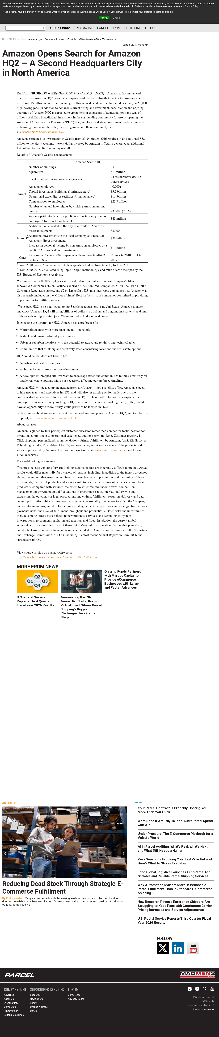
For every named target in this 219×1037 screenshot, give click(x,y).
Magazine (85, 28)
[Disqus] (82, 669)
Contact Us (10, 1006)
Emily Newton (14, 898)
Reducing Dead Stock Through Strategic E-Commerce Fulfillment (62, 887)
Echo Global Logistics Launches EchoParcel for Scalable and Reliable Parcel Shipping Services (174, 874)
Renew (33, 1002)
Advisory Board (76, 998)
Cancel (33, 1010)
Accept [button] (104, 17)
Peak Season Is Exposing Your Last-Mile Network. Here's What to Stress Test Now (176, 861)
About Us (9, 998)
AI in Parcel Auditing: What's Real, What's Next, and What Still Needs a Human (173, 848)
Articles (9, 803)
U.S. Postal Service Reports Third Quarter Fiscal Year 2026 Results (35, 601)
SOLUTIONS (132, 28)
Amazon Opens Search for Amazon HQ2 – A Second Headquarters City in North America (72, 63)
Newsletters (36, 998)
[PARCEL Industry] (19, 975)
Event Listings (11, 1002)
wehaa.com (209, 1009)
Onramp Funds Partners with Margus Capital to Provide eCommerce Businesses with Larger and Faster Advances (122, 579)
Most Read (139, 802)
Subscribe (35, 994)
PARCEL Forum (109, 28)
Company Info (15, 989)
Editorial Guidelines (14, 1014)
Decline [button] (116, 17)
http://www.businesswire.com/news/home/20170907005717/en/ (58, 557)
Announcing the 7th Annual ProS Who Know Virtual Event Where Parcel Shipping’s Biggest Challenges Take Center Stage (81, 607)
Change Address (39, 1006)
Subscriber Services (47, 989)
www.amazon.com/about (111, 450)
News (52, 566)
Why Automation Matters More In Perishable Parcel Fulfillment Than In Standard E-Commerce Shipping (175, 889)
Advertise (9, 994)
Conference (74, 994)
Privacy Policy (191, 6)
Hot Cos (151, 28)
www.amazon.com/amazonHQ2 (43, 132)
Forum (73, 989)
